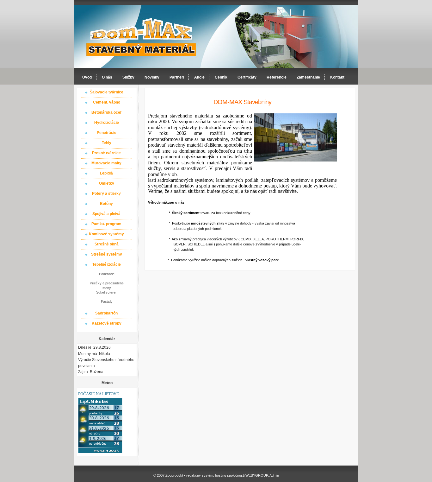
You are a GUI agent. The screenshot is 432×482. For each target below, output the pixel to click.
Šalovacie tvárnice (106, 92)
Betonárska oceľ (106, 112)
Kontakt (337, 77)
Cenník (221, 77)
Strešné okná (107, 244)
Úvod (87, 77)
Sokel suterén (106, 292)
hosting (220, 475)
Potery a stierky (106, 193)
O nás (107, 77)
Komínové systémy (106, 234)
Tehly (106, 143)
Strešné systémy (106, 254)
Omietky (106, 183)
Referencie (277, 77)
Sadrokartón (106, 313)
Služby (128, 77)
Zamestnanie (308, 77)
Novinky (152, 77)
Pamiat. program (106, 224)
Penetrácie (106, 132)
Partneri (177, 77)
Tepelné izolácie (106, 264)
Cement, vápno (106, 102)
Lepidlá (106, 173)
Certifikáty (247, 77)
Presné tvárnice (106, 153)
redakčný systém (199, 475)
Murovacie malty (106, 163)
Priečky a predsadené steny (107, 285)
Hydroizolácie (106, 122)
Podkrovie (106, 274)
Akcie (199, 77)
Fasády (107, 301)
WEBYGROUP (256, 475)
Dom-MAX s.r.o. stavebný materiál (141, 36)
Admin (274, 475)
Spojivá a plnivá (106, 214)
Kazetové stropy (106, 323)
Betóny (106, 203)
